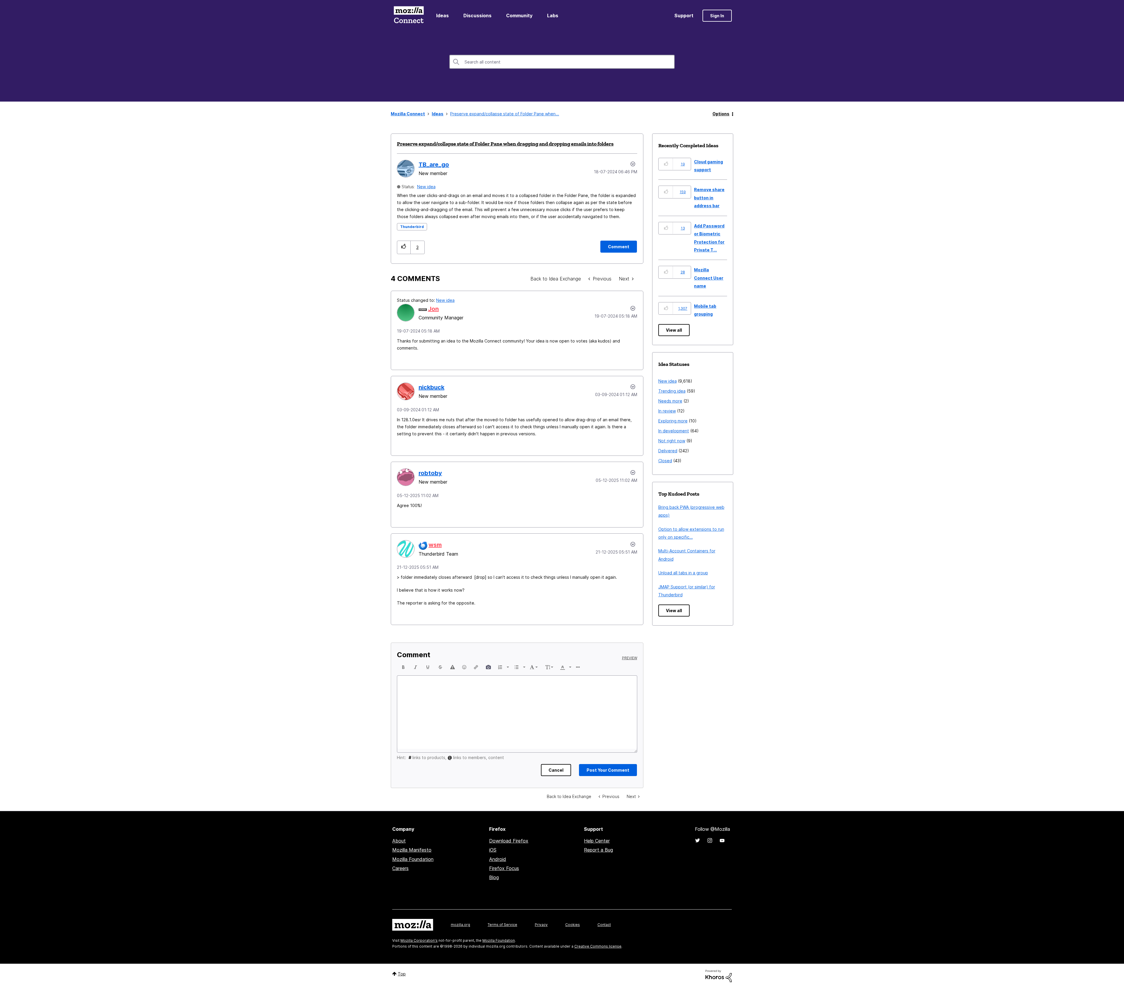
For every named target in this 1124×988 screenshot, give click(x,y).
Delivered (667, 450)
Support (683, 15)
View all (674, 330)
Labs (552, 15)
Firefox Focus (504, 868)
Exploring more (673, 420)
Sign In (717, 15)
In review (667, 410)
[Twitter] (697, 840)
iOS (492, 850)
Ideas (442, 15)
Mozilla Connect (408, 15)
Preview (629, 658)
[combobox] (562, 62)
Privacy (541, 924)
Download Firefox (508, 841)
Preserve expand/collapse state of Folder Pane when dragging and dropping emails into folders (505, 144)
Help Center (597, 841)
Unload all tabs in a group (683, 572)
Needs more (670, 400)
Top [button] (402, 973)
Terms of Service (502, 924)
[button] (404, 247)
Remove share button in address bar (709, 197)
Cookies (572, 924)
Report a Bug (598, 850)
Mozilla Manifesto (411, 850)
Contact (604, 924)
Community (519, 15)
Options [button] (720, 113)
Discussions (477, 15)
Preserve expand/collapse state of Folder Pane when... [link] (504, 113)
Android (497, 859)
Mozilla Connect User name (708, 277)
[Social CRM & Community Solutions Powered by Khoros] (718, 975)
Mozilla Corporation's (419, 940)
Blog (494, 877)
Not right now (671, 440)
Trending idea (672, 390)
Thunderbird (412, 227)
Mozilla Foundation (413, 859)
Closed (665, 460)
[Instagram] (709, 840)
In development (673, 430)
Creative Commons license (597, 946)
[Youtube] (722, 840)
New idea (426, 186)
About (399, 841)
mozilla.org (460, 924)
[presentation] (403, 667)
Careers (400, 868)
